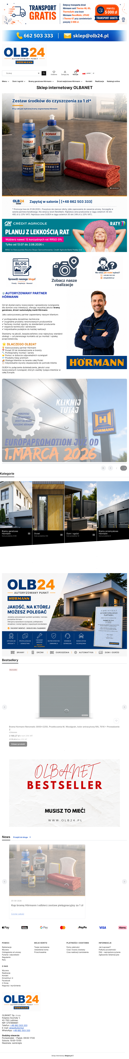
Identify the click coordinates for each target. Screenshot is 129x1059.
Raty (4, 960)
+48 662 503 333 (18, 1025)
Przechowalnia (40, 952)
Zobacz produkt (18, 744)
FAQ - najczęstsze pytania (109, 952)
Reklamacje (6, 947)
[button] (44, 73)
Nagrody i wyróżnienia (11, 985)
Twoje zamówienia (41, 947)
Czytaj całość (17, 914)
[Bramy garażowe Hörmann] (16, 514)
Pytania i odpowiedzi (10, 955)
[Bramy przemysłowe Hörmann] (113, 514)
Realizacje (6, 973)
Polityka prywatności (107, 950)
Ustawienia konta (41, 950)
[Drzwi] (48, 514)
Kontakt (5, 975)
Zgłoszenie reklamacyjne (109, 955)
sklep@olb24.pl (16, 1028)
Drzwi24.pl (6, 978)
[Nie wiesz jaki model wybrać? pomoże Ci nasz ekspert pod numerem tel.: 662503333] (107, 268)
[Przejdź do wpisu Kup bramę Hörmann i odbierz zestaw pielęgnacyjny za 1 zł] (47, 871)
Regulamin (6, 957)
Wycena (5, 950)
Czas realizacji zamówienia (78, 952)
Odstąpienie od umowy (11, 952)
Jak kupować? (105, 947)
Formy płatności (73, 947)
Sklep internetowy (62, 1056)
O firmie (5, 983)
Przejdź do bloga (20, 837)
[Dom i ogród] (81, 514)
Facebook (6, 980)
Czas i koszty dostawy (76, 950)
